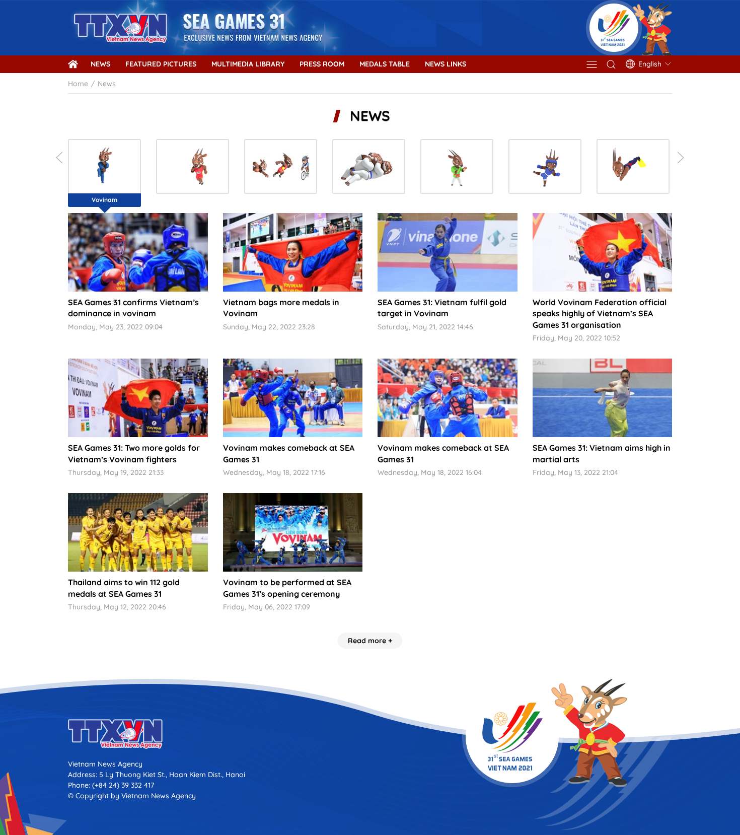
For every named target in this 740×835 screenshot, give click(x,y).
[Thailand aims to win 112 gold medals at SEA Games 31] (138, 532)
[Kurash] (456, 166)
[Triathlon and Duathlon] (280, 166)
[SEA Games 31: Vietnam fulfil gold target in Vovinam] (447, 252)
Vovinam (104, 199)
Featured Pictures (160, 63)
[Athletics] (192, 166)
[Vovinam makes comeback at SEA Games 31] (293, 398)
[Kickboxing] (544, 166)
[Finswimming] (633, 166)
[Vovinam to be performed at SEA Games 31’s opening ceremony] (293, 532)
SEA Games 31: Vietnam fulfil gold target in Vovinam (442, 307)
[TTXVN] (370, 734)
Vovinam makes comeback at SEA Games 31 (288, 453)
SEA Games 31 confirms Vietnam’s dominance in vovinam (133, 307)
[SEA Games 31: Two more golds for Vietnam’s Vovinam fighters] (138, 398)
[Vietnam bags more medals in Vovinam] (293, 252)
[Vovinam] (104, 166)
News (100, 63)
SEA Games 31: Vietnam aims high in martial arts (602, 453)
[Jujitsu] (368, 166)
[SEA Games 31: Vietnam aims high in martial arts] (603, 398)
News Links (445, 63)
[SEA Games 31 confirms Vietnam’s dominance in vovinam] (138, 252)
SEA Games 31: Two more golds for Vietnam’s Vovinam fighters (134, 453)
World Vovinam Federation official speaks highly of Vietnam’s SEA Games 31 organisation (600, 313)
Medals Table (384, 63)
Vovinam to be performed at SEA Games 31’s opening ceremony (287, 587)
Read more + (370, 640)
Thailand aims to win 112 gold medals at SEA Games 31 (124, 587)
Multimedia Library (247, 63)
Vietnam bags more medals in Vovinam (281, 307)
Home (78, 83)
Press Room (322, 63)
